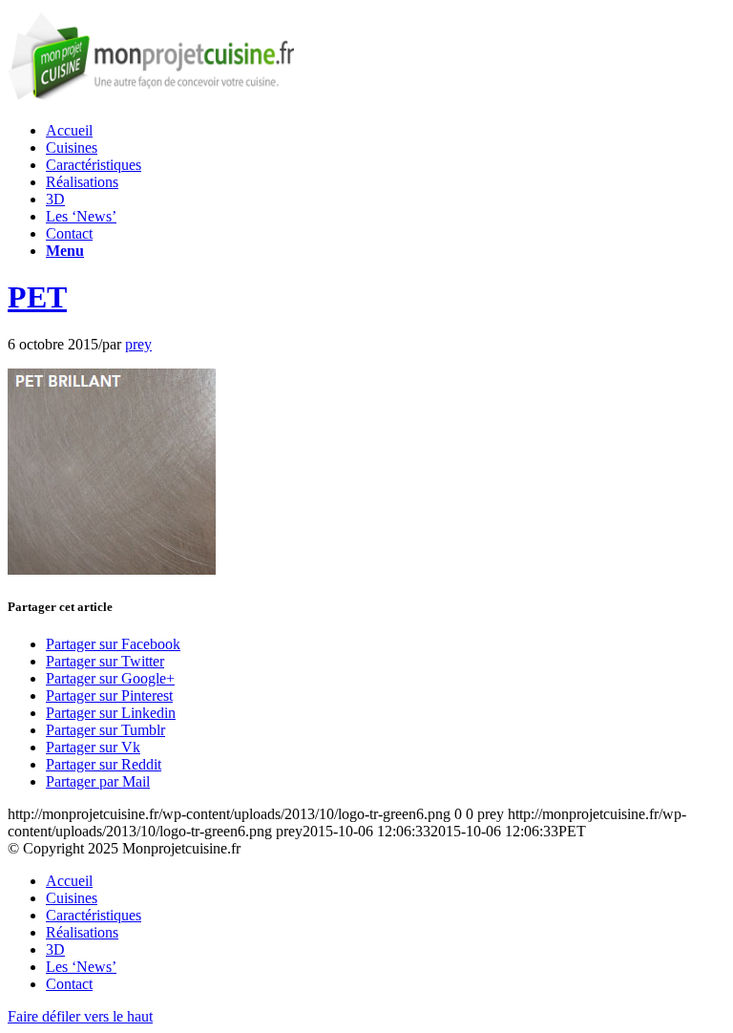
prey (138, 344)
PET (37, 297)
